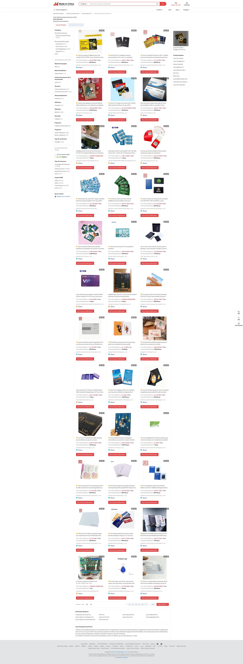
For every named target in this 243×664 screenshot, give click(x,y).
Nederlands (148, 646)
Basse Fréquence (61, 135)
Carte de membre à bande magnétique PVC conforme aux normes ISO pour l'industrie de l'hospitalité (89, 343)
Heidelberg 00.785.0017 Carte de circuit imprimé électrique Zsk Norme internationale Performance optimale (122, 295)
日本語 (90, 646)
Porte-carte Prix (103, 619)
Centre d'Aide (84, 644)
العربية (141, 646)
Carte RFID (61, 44)
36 (87, 604)
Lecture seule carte (62, 89)
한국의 (136, 646)
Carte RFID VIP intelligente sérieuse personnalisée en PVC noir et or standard (120, 56)
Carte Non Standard (179, 85)
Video (102, 30)
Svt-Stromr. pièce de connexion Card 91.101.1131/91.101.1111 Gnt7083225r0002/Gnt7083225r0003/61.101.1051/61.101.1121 (90, 582)
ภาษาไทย (159, 646)
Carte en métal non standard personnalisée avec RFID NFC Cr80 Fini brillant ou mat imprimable (154, 200)
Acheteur (159, 10)
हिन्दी (154, 646)
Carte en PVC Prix (104, 617)
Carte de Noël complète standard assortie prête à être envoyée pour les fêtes (153, 343)
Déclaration (92, 644)
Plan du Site (145, 644)
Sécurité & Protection (61, 33)
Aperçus (153, 644)
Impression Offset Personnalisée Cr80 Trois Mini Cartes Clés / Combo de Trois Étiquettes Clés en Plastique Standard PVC (122, 152)
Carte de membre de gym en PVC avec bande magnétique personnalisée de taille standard (154, 391)
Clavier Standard (178, 64)
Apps (177, 10)
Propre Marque (62, 185)
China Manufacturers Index (118, 648)
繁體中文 (84, 646)
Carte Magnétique (63, 49)
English (71, 646)
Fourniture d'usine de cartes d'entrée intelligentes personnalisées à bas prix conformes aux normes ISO (119, 200)
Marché (59, 112)
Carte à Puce (61, 46)
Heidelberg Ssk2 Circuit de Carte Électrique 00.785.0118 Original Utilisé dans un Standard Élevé (89, 152)
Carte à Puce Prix (127, 617)
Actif (58, 82)
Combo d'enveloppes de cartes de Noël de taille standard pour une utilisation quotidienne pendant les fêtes (89, 104)
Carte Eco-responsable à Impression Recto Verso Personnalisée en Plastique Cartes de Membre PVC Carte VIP (153, 582)
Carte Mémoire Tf (178, 67)
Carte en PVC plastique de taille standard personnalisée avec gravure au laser (89, 439)
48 (91, 604)
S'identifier (187, 5)
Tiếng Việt (172, 646)
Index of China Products (133, 648)
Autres (58, 188)
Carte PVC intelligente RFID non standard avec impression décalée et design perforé (121, 391)
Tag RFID (60, 51)
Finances (59, 98)
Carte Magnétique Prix (152, 617)
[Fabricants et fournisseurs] (63, 4)
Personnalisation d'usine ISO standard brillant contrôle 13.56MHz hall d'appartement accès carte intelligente (153, 487)
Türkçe (165, 646)
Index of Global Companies (148, 648)
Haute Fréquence (62, 133)
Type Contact (60, 73)
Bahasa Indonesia (181, 646)
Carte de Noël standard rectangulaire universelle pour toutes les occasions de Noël (121, 439)
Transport (59, 105)
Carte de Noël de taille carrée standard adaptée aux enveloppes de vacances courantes (90, 247)
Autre (56, 54)
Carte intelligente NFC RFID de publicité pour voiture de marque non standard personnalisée (154, 439)
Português (115, 646)
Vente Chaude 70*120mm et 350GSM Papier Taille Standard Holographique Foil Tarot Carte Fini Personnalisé (89, 391)
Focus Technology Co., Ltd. (121, 652)
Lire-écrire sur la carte (63, 92)
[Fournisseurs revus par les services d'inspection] (63, 154)
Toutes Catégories (61, 10)
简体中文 (77, 646)
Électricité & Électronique (62, 41)
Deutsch (108, 646)
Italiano (122, 646)
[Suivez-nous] (161, 644)
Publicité (58, 119)
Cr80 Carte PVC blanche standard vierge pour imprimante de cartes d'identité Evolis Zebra (89, 534)
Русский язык (129, 646)
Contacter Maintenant (86, 72)
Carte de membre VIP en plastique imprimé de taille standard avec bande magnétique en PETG (89, 487)
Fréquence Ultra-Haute (63, 126)
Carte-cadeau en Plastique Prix (84, 617)
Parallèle (59, 142)
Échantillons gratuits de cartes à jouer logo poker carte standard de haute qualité (121, 343)
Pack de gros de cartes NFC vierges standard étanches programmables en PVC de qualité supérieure (90, 200)
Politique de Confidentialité (116, 644)
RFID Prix (101, 615)
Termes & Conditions (122, 657)
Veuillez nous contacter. (63, 196)
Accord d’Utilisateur (102, 644)
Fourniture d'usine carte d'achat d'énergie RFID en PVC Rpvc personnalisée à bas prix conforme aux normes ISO (153, 295)
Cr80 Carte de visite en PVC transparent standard (120, 247)
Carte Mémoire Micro (179, 70)
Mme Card (176, 76)
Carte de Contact (178, 58)
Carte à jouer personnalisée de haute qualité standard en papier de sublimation (153, 152)
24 (83, 604)
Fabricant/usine (62, 169)
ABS (57, 67)
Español (102, 646)
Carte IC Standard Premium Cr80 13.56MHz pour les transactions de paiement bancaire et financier (154, 56)
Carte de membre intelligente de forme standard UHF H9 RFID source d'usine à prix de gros (89, 56)
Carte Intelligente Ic (179, 61)
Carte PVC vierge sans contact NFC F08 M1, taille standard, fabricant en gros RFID (122, 104)
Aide (169, 10)
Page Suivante (162, 604)
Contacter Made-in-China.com (132, 644)
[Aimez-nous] (158, 644)
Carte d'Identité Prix (151, 615)
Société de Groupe (62, 171)
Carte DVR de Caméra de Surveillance (184, 82)
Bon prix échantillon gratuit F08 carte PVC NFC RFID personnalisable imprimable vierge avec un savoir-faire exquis (153, 534)
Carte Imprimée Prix (128, 615)
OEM (59, 183)
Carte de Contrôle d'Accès (63, 36)
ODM (59, 180)
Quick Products (105, 648)
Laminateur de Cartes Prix (83, 615)
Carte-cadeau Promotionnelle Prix (85, 619)
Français (96, 646)
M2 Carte (176, 73)
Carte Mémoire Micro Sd (180, 79)
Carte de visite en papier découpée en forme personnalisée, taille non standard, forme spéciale (153, 104)
